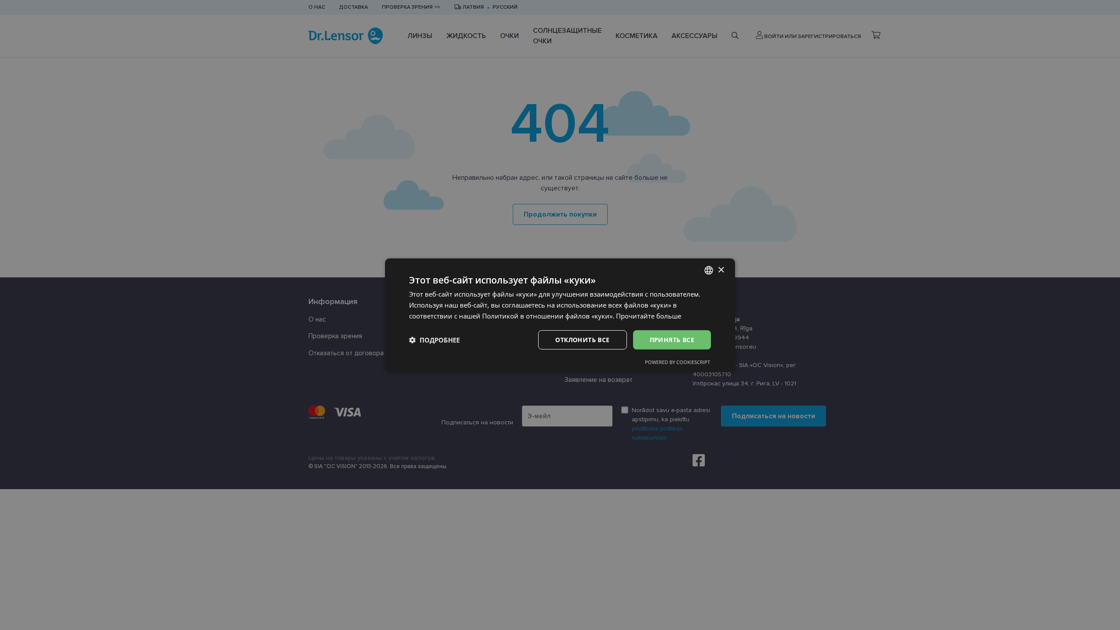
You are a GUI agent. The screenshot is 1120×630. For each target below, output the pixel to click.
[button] (434, 340)
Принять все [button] (672, 339)
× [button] (721, 269)
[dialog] (560, 315)
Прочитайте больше (648, 316)
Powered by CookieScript (677, 362)
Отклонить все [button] (582, 339)
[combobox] (708, 270)
